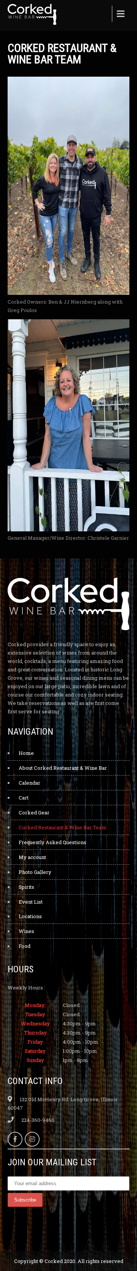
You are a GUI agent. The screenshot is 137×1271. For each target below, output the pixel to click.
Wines (26, 931)
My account (32, 857)
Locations (30, 916)
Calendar (29, 782)
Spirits (26, 886)
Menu (119, 14)
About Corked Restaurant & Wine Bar (63, 767)
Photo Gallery (35, 872)
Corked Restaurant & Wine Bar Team (63, 827)
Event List (31, 901)
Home (26, 753)
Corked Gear (34, 812)
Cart (24, 797)
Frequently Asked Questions (52, 842)
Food (24, 946)
